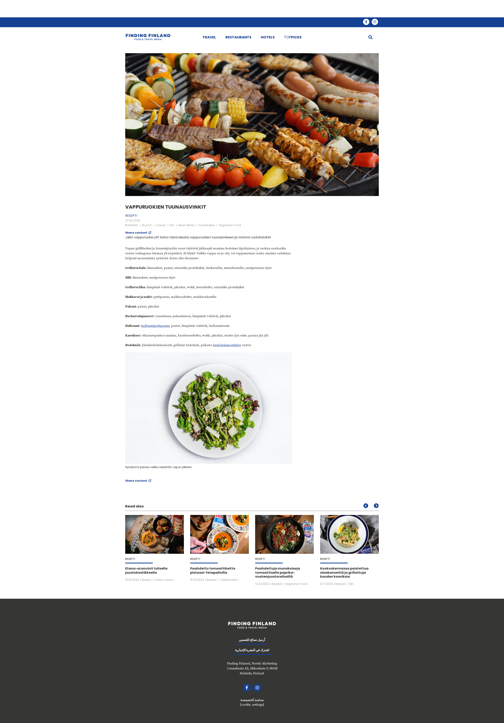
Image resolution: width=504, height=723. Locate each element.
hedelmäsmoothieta (227, 345)
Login (355, 22)
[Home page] (160, 37)
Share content (136, 233)
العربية (299, 22)
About (338, 22)
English (280, 22)
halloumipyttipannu (155, 326)
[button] (376, 505)
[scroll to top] (493, 712)
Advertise (318, 22)
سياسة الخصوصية (252, 700)
